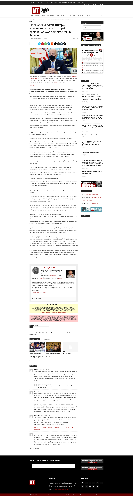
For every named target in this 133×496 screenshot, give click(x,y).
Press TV (32, 85)
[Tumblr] (61, 43)
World (74, 15)
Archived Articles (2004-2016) (39, 292)
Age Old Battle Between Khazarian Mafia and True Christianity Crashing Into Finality (53, 355)
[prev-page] (30, 360)
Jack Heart (100, 197)
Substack (42, 278)
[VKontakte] (98, 4)
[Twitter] (96, 4)
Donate (59, 2)
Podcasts (80, 15)
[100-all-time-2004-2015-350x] (92, 462)
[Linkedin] (48, 43)
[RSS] (91, 4)
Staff (52, 2)
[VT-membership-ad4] (92, 41)
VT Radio (87, 15)
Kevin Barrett (57, 82)
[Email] (55, 43)
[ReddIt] (52, 43)
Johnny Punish (94, 203)
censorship (35, 327)
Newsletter (70, 2)
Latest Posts (85, 80)
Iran (39, 327)
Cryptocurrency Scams (72, 332)
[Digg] (64, 43)
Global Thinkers (85, 215)
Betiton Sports (53, 494)
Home (31, 19)
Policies (55, 2)
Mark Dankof (93, 199)
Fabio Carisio (94, 197)
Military (63, 15)
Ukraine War (48, 351)
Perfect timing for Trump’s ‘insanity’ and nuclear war (92, 172)
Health (37, 15)
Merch (74, 2)
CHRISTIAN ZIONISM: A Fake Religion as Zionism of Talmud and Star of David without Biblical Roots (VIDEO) (92, 117)
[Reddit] (86, 4)
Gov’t (31, 15)
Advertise (78, 2)
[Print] (58, 43)
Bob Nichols (89, 200)
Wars (69, 15)
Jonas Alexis (88, 194)
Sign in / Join (43, 2)
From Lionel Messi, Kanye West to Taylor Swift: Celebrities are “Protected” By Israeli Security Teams (91, 144)
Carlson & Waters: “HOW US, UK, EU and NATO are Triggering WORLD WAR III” (92, 127)
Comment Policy (62, 312)
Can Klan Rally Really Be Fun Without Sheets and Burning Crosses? (41, 333)
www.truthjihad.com (36, 295)
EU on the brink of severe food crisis (92, 135)
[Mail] (84, 4)
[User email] (40, 298)
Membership (64, 2)
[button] (101, 16)
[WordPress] (100, 4)
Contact (82, 2)
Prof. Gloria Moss (85, 199)
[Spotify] (93, 4)
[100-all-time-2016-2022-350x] (92, 469)
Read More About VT (67, 486)
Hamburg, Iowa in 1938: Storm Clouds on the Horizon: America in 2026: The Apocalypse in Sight (92, 107)
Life (58, 15)
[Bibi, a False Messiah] (70, 347)
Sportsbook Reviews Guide (45, 494)
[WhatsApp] (45, 43)
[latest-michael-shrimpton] (91, 186)
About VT (48, 2)
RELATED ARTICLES (34, 339)
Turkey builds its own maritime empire (90, 153)
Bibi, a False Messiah (67, 353)
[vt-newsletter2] (91, 211)
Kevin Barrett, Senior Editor (36, 38)
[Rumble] (89, 4)
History (43, 15)
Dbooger (36, 369)
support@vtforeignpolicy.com (61, 489)
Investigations (51, 15)
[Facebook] (82, 4)
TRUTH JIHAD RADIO (53, 275)
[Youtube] (102, 4)
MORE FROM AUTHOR (45, 339)
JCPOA (43, 327)
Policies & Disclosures (51, 312)
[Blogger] (80, 4)
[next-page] (32, 360)
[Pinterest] (42, 43)
